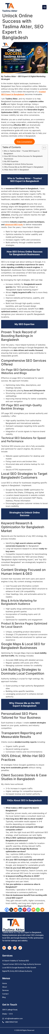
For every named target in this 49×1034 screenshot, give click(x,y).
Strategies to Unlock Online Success (18, 164)
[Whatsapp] (38, 910)
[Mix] (33, 910)
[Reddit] (16, 910)
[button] (44, 7)
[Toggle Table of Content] (42, 148)
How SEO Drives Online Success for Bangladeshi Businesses (23, 157)
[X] (11, 910)
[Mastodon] (29, 910)
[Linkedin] (20, 910)
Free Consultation (24, 142)
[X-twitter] (9, 948)
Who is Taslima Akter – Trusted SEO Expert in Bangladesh (22, 152)
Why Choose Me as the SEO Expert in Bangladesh (23, 167)
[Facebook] (7, 910)
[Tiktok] (20, 948)
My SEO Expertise (11, 161)
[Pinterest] (25, 910)
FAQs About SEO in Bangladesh (16, 170)
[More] (42, 910)
